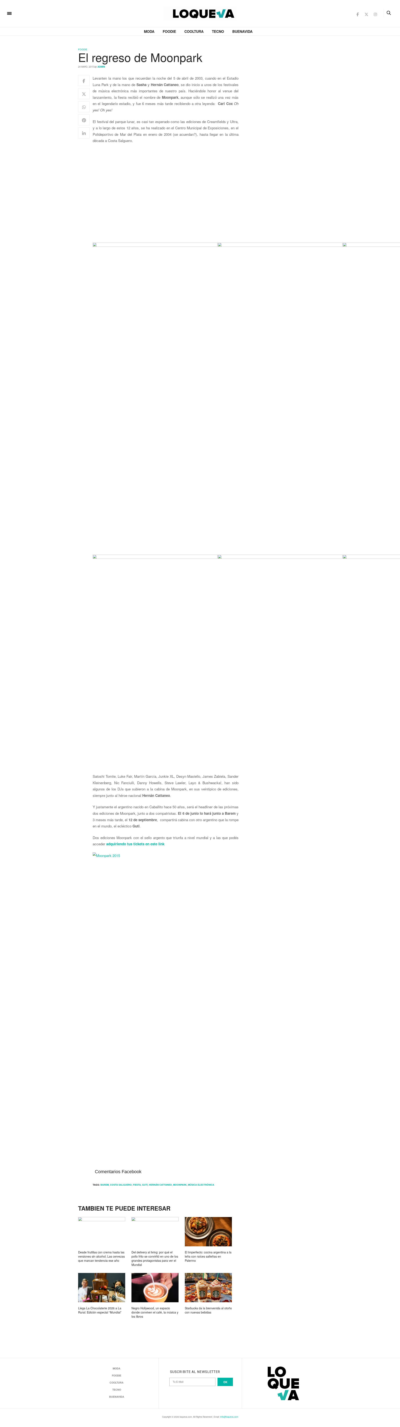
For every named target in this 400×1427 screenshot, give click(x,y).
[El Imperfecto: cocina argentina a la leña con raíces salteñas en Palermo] (208, 1231)
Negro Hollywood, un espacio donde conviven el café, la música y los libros (154, 1312)
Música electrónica (201, 1184)
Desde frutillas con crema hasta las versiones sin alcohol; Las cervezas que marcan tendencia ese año (101, 1256)
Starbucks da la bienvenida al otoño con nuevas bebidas (208, 1310)
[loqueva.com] (36, 13)
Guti (145, 1184)
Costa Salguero (121, 1184)
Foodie (169, 31)
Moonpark (180, 1184)
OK (225, 1382)
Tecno (218, 31)
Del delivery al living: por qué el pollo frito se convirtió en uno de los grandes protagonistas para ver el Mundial (154, 1258)
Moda (149, 31)
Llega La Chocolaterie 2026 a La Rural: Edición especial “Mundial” (99, 1310)
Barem (104, 1184)
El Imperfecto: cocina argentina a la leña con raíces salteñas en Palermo (208, 1256)
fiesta (137, 1184)
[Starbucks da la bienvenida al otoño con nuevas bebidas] (208, 1287)
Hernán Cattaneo (160, 1184)
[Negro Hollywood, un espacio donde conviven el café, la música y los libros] (155, 1287)
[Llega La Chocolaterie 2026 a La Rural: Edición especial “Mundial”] (101, 1287)
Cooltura (194, 31)
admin (101, 66)
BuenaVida (242, 31)
